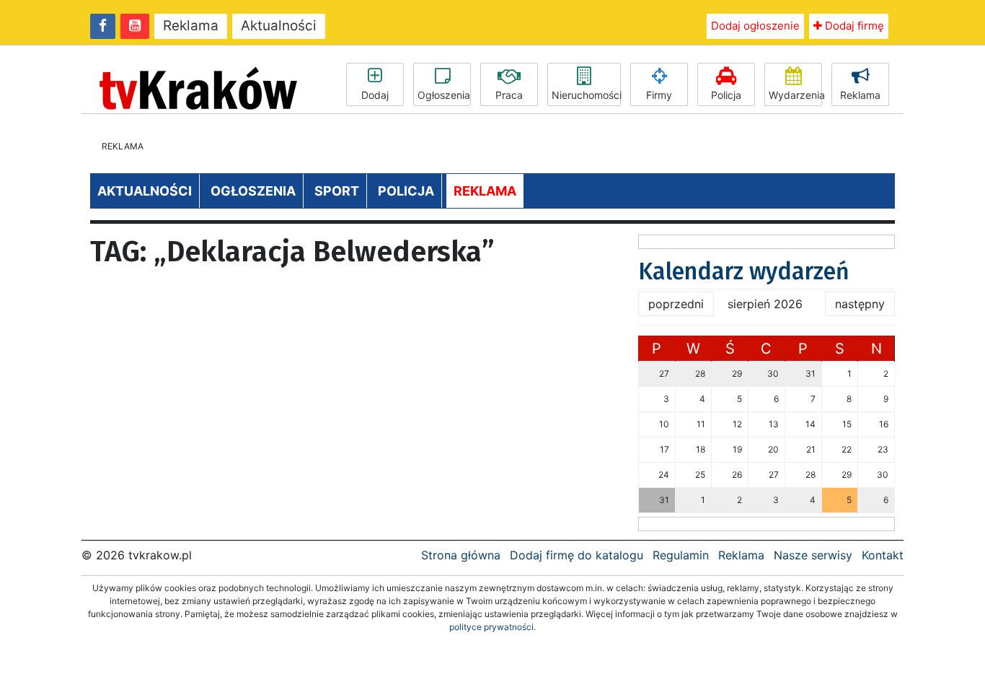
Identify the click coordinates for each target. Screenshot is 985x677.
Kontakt (883, 555)
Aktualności (279, 25)
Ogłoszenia (444, 95)
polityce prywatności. (492, 626)
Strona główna (460, 555)
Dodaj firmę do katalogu (576, 555)
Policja (726, 95)
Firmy (659, 95)
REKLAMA (485, 190)
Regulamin (681, 555)
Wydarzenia (795, 95)
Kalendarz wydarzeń (743, 271)
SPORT (336, 190)
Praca (509, 95)
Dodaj (375, 95)
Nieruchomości (586, 95)
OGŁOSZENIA (253, 190)
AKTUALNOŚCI (144, 190)
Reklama (190, 25)
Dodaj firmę (853, 25)
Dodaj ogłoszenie (755, 25)
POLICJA (406, 190)
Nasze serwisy (813, 555)
